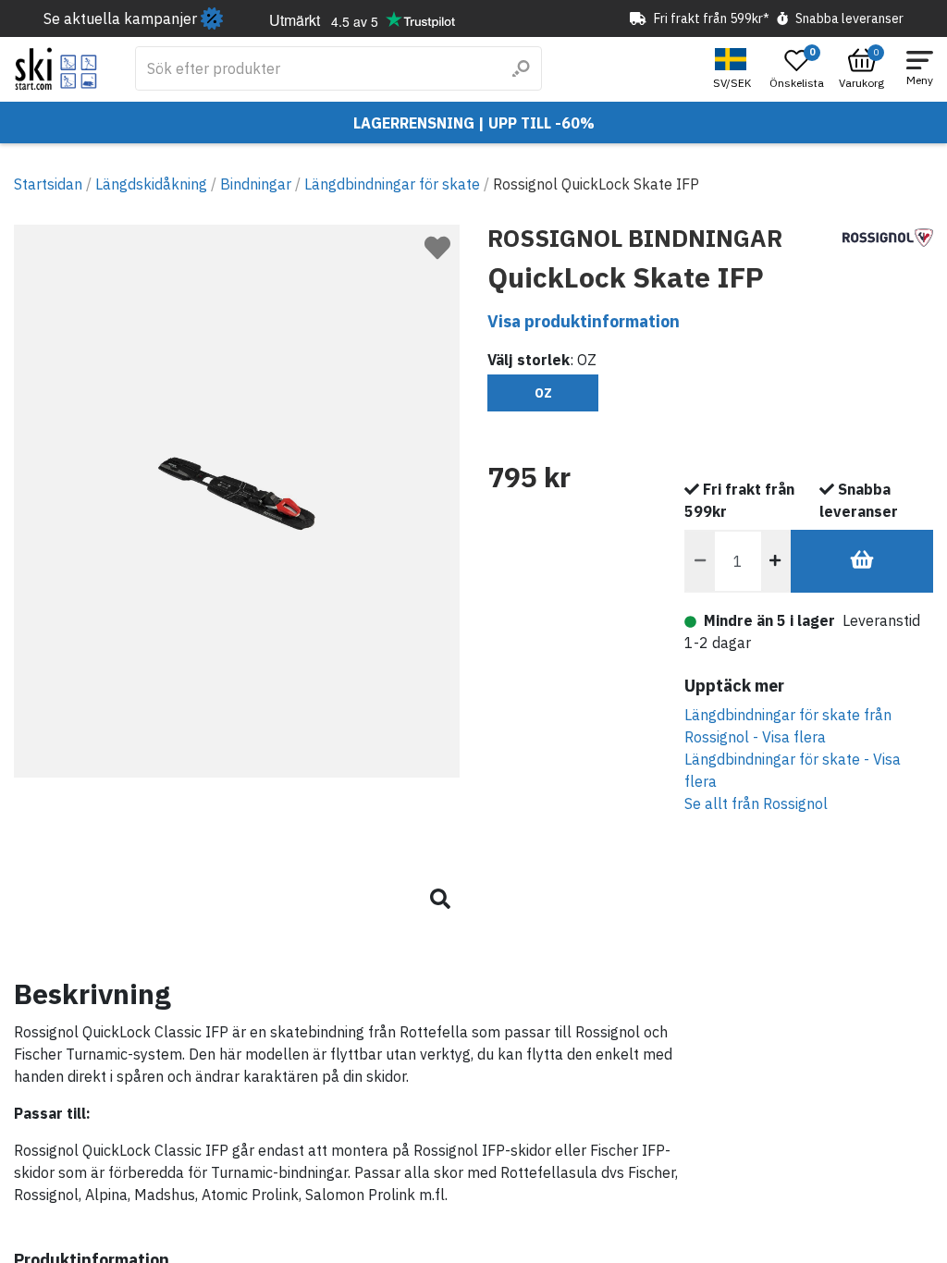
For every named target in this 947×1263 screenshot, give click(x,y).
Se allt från (756, 803)
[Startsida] (56, 69)
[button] (734, 69)
